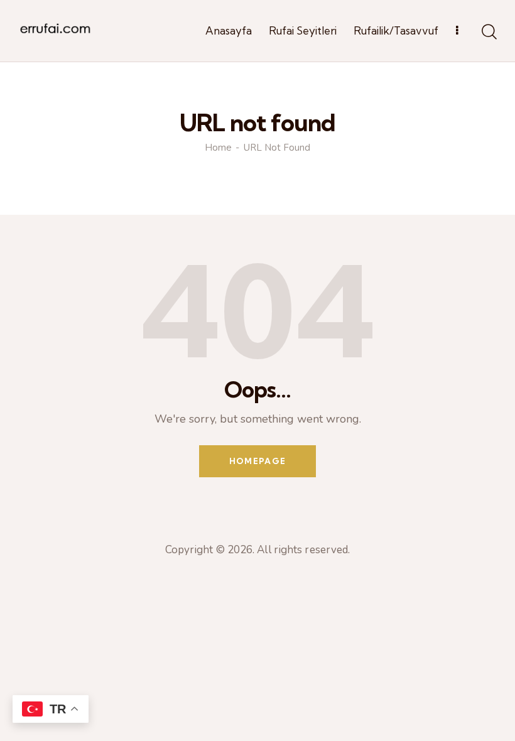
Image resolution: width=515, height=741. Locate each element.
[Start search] (488, 33)
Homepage (257, 461)
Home (218, 148)
